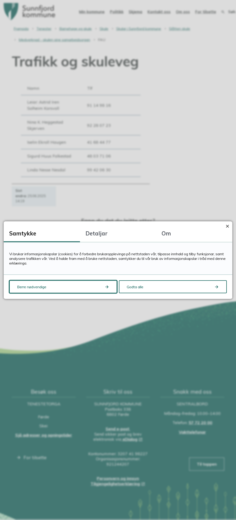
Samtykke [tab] (22, 233)
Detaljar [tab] (97, 233)
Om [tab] (166, 233)
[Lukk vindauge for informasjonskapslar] (227, 226)
